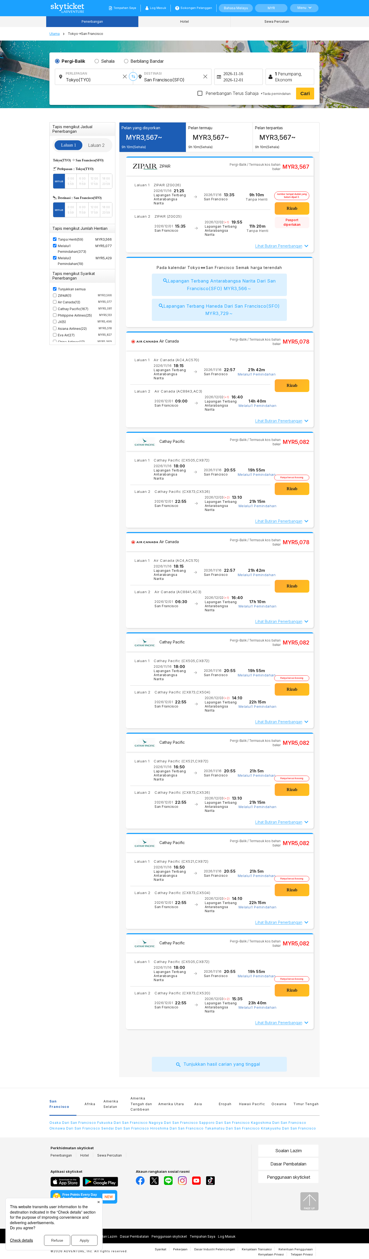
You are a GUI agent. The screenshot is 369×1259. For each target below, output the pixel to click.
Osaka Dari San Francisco (72, 1123)
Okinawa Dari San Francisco (74, 1128)
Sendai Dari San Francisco (125, 1128)
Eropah (225, 1104)
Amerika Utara (171, 1104)
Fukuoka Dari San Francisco (122, 1123)
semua (59, 181)
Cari (305, 93)
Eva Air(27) (85, 335)
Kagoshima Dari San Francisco (278, 1123)
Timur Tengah (306, 1104)
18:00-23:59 (106, 181)
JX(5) (85, 322)
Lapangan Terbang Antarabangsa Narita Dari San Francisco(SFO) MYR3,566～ (222, 284)
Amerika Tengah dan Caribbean (141, 1103)
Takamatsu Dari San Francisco (232, 1128)
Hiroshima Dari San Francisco (177, 1128)
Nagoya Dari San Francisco (173, 1123)
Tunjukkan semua (72, 289)
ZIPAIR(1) (85, 296)
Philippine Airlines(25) (85, 315)
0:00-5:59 (71, 181)
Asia (198, 1104)
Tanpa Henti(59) (70, 239)
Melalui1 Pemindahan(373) (72, 248)
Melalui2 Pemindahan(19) (70, 260)
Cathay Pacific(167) (85, 309)
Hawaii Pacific (252, 1104)
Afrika (90, 1104)
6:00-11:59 (82, 181)
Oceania (279, 1104)
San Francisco (59, 1104)
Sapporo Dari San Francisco (224, 1123)
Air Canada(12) (85, 302)
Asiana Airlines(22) (85, 329)
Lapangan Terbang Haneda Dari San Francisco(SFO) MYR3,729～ (221, 309)
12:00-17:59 (94, 181)
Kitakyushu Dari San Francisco (288, 1128)
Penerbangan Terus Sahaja (247, 93)
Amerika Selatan (110, 1104)
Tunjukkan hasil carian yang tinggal (221, 1064)
